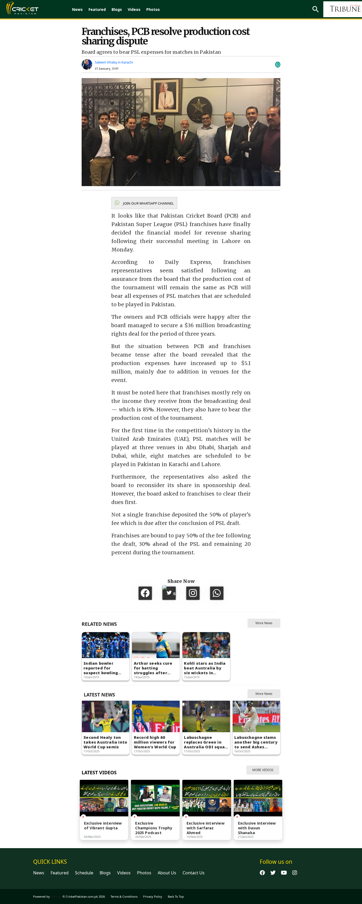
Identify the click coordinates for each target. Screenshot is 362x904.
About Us (167, 873)
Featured (97, 9)
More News (263, 623)
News (77, 9)
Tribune (56, 896)
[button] (144, 203)
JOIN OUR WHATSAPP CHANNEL (148, 203)
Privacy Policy (152, 896)
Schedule (84, 873)
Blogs (117, 9)
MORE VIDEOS (262, 770)
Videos (134, 9)
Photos (153, 9)
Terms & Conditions (124, 896)
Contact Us (194, 873)
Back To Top (176, 896)
